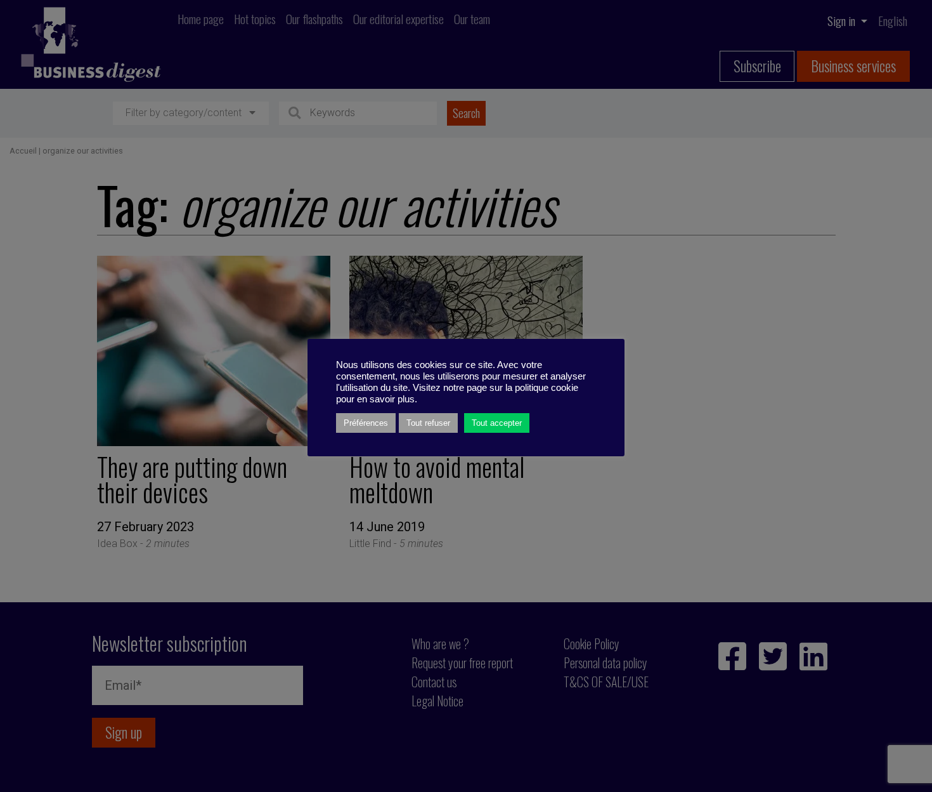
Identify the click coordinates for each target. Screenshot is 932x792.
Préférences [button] (366, 423)
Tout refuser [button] (428, 423)
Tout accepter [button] (497, 423)
